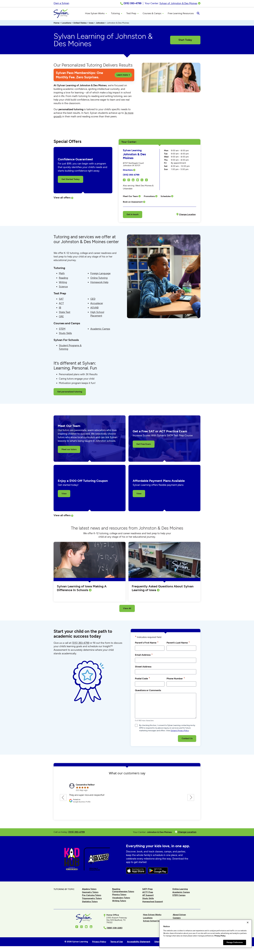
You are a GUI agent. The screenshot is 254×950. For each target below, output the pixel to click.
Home (56, 23)
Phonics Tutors (119, 894)
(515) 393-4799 (131, 174)
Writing (63, 282)
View (64, 493)
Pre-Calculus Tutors (91, 895)
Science (63, 286)
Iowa (91, 23)
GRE (61, 316)
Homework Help (99, 282)
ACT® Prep (147, 892)
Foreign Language (100, 273)
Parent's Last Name (178, 642)
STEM (62, 328)
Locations (66, 23)
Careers (176, 918)
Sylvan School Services (154, 921)
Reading (63, 277)
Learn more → (123, 75)
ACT (61, 303)
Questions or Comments (148, 690)
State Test (64, 312)
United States (80, 23)
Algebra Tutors (89, 889)
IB (60, 307)
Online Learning (180, 889)
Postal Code (142, 678)
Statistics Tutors (89, 901)
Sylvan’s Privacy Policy (180, 730)
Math (62, 273)
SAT (61, 298)
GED (92, 298)
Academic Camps (100, 328)
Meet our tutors (69, 449)
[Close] (248, 922)
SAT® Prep (147, 889)
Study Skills (65, 333)
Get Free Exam (143, 444)
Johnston (100, 23)
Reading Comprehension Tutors (123, 890)
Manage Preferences (234, 942)
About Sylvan (179, 914)
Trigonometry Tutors (92, 898)
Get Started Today (71, 179)
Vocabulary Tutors (121, 897)
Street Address (143, 666)
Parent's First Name (146, 642)
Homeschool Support (152, 901)
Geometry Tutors (90, 892)
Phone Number (176, 678)
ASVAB (94, 307)
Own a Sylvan (61, 3)
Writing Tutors (119, 900)
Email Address (144, 654)
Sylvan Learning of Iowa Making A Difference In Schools (81, 588)
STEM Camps (178, 895)
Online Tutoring (99, 277)
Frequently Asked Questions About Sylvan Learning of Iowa (163, 588)
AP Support (148, 895)
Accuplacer (96, 303)
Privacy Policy (219, 936)
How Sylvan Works (152, 914)
